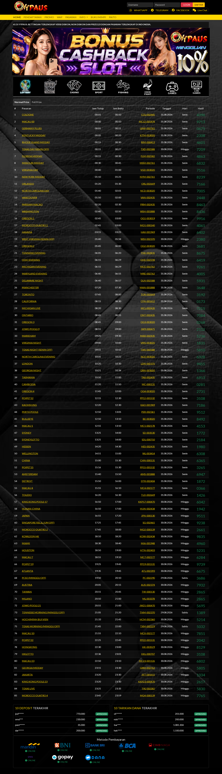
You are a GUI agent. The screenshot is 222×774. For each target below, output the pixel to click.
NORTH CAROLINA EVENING (38, 356)
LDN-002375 (148, 363)
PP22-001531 (147, 640)
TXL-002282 (148, 688)
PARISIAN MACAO (32, 204)
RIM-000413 (148, 142)
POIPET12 (27, 398)
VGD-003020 (147, 169)
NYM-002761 (147, 176)
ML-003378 (148, 598)
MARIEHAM (29, 335)
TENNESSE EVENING (33, 252)
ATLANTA (27, 570)
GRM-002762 (147, 667)
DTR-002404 (148, 481)
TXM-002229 (147, 626)
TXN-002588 (148, 349)
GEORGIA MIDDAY (32, 667)
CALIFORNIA (29, 301)
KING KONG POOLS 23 (34, 681)
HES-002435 (148, 446)
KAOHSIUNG (29, 404)
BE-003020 (149, 418)
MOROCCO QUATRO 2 (35, 529)
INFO (82, 17)
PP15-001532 (147, 467)
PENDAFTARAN (33, 17)
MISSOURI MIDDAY (33, 162)
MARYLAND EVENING (34, 273)
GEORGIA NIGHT (31, 370)
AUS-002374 (148, 584)
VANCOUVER (29, 197)
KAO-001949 (147, 404)
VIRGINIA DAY (30, 169)
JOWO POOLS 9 (30, 329)
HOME (17, 17)
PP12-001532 (147, 398)
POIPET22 (27, 640)
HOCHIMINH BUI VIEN (35, 619)
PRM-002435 (147, 204)
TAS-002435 (148, 377)
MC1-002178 (147, 425)
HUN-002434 (147, 508)
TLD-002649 (148, 494)
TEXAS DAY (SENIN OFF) (35, 149)
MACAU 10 (28, 633)
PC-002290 (149, 577)
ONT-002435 (147, 315)
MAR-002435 (147, 335)
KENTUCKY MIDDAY (33, 135)
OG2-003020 (148, 245)
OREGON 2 (28, 245)
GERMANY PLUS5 (32, 128)
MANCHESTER (30, 287)
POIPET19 (27, 564)
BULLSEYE (27, 418)
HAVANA (27, 232)
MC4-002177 (147, 488)
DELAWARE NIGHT (32, 280)
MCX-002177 (147, 633)
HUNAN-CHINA (31, 508)
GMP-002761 (147, 128)
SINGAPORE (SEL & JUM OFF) (38, 522)
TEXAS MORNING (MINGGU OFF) (41, 626)
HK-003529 (148, 647)
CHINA (26, 460)
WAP (59, 17)
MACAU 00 (28, 121)
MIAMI (26, 543)
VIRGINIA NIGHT (31, 342)
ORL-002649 (148, 183)
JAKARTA (27, 674)
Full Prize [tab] (37, 102)
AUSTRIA (27, 584)
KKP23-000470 (146, 681)
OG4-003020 (148, 391)
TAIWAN (27, 591)
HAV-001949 (148, 232)
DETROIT (27, 481)
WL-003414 (148, 453)
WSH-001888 (147, 211)
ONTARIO (27, 315)
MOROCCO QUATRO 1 (35, 225)
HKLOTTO (28, 653)
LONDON (27, 363)
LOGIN (186, 4)
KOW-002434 (147, 536)
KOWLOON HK (30, 536)
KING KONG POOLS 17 (34, 501)
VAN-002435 (148, 197)
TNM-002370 (147, 612)
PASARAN (70, 17)
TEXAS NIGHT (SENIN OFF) (37, 349)
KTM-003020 (147, 135)
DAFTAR (199, 4)
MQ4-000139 (147, 695)
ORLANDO (28, 183)
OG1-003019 (148, 218)
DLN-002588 (148, 280)
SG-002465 (149, 522)
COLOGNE (28, 114)
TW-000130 (148, 591)
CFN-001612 (148, 301)
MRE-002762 (147, 273)
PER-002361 (148, 411)
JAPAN (26, 515)
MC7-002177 (147, 557)
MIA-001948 (148, 543)
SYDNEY (26, 432)
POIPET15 (27, 467)
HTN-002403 (147, 550)
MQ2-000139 (147, 529)
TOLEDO (27, 494)
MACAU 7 (27, 557)
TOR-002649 (148, 294)
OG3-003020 (148, 322)
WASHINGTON (30, 211)
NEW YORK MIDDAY (33, 176)
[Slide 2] (108, 71)
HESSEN (26, 446)
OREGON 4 (28, 391)
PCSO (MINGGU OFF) (34, 577)
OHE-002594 (147, 259)
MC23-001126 (147, 660)
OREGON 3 (28, 322)
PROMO (49, 17)
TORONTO (28, 294)
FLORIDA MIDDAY (32, 156)
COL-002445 (148, 114)
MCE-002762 (147, 266)
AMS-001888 (147, 474)
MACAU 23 (28, 660)
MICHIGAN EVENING (34, 266)
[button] (25, 87)
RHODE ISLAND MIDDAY (36, 142)
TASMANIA (28, 377)
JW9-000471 (148, 329)
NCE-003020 (148, 356)
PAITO (112, 17)
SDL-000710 (148, 439)
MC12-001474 (147, 121)
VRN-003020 (148, 342)
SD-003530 (149, 432)
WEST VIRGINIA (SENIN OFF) (38, 239)
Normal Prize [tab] (21, 102)
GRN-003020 (147, 370)
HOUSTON (28, 550)
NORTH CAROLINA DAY (35, 190)
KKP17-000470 (146, 501)
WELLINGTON (30, 453)
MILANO (27, 598)
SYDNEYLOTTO (30, 439)
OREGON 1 (28, 218)
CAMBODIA (28, 384)
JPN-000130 (148, 515)
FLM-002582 (148, 156)
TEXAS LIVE (28, 688)
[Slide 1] (103, 71)
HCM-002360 (147, 619)
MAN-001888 (147, 287)
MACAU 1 (27, 425)
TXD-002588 (148, 149)
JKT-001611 (148, 674)
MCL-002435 (148, 308)
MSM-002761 (147, 162)
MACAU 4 (27, 488)
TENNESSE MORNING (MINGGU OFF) (43, 612)
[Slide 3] (113, 71)
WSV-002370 (148, 239)
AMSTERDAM (30, 474)
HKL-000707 (148, 653)
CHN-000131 (147, 460)
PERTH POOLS (30, 411)
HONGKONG (29, 647)
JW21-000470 (147, 605)
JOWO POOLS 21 (31, 605)
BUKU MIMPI (98, 17)
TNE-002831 (148, 252)
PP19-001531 (147, 564)
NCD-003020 (147, 190)
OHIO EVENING (31, 259)
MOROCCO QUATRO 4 (35, 695)
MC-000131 (148, 384)
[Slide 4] (119, 71)
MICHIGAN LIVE (31, 308)
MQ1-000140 (147, 225)
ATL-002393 (148, 570)
